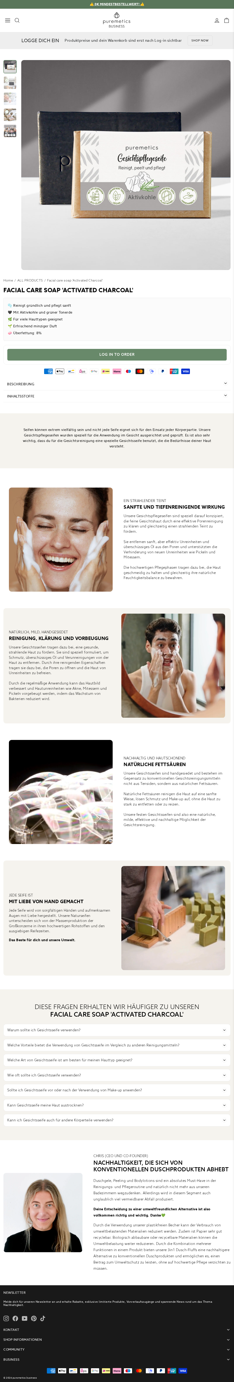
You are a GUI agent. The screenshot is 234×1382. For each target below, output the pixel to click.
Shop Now (200, 40)
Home (8, 280)
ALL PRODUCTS (30, 280)
